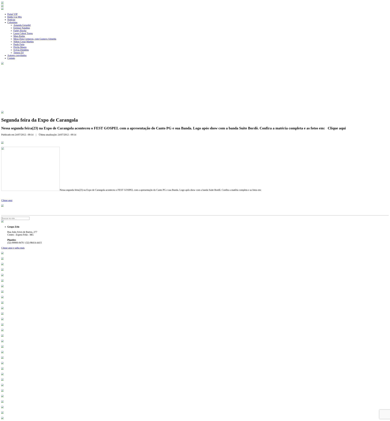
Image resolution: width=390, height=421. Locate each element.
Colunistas (12, 22)
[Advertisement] (195, 88)
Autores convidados (17, 55)
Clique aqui (6, 200)
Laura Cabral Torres (23, 33)
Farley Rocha (19, 30)
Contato (11, 58)
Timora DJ (18, 52)
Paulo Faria (18, 44)
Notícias (11, 19)
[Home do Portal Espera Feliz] (2, 3)
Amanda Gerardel (22, 25)
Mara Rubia (19, 36)
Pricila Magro (20, 47)
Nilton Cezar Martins (23, 41)
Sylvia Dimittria (21, 50)
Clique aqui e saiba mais (13, 248)
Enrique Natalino (21, 28)
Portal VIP (12, 14)
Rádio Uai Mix (14, 17)
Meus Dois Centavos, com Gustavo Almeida (34, 39)
